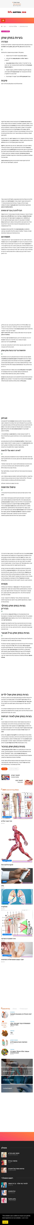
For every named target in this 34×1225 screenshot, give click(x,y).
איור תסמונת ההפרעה (8, 938)
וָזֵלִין (2, 886)
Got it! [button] (5, 1222)
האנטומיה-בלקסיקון (7, 860)
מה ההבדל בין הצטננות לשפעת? (21, 1014)
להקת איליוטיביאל (7, 865)
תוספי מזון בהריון (13, 1153)
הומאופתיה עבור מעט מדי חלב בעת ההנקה (20, 1024)
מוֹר (11, 1033)
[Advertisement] (17, 102)
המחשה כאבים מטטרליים (18, 1042)
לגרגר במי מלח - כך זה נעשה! (18, 1183)
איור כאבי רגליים (6, 821)
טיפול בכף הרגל (17, 4)
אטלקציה (4, 906)
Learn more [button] (25, 1218)
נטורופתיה (12, 1021)
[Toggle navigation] (3, 20)
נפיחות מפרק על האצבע (16, 1168)
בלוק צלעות (12, 1199)
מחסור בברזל (12, 1161)
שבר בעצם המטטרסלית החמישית (12, 959)
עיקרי (4, 26)
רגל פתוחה (11, 1191)
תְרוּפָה (4, 881)
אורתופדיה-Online (7, 955)
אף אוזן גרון (12, 1012)
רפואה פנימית (5, 902)
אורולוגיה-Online (13, 26)
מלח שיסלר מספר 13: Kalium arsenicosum (19, 1052)
